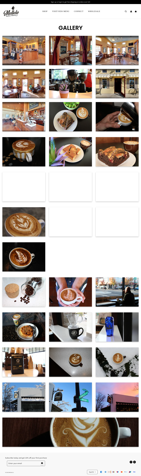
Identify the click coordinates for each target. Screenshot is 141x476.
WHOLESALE (94, 11)
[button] (126, 11)
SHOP (44, 11)
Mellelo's (11, 472)
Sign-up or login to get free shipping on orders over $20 (70, 2)
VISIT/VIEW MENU (60, 11)
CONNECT (78, 11)
